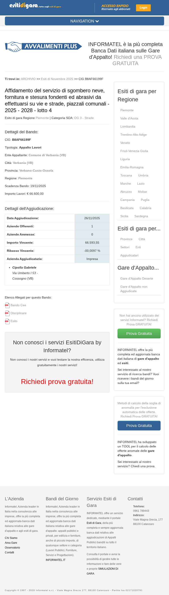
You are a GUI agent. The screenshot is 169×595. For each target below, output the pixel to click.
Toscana (126, 175)
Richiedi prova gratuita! (57, 382)
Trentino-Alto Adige (133, 134)
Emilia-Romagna (131, 167)
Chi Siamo (11, 537)
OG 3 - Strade (84, 118)
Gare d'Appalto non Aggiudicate (133, 289)
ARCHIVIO (28, 79)
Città (142, 239)
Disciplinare (19, 313)
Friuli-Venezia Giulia (134, 151)
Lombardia (127, 126)
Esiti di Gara (94, 523)
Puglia (145, 200)
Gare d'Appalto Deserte (136, 278)
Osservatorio (12, 547)
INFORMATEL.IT (55, 560)
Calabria (145, 208)
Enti (138, 247)
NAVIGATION (82, 21)
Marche (125, 183)
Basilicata (127, 208)
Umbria (143, 175)
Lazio (141, 183)
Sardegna (141, 216)
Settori (124, 247)
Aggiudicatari (129, 255)
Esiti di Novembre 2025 (57, 79)
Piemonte (42, 118)
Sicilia (124, 216)
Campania (127, 200)
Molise (142, 191)
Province (126, 239)
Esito (14, 321)
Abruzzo (126, 191)
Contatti (9, 552)
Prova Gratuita (139, 333)
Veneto (125, 143)
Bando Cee (18, 305)
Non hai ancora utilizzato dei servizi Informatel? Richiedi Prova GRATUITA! (139, 320)
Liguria (125, 159)
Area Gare (11, 542)
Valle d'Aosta (129, 118)
